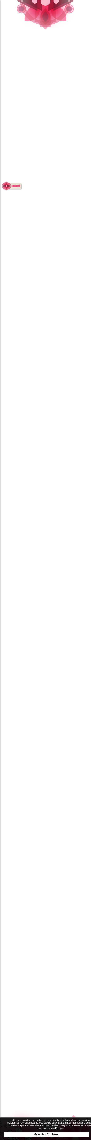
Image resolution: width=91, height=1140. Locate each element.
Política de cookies (50, 1122)
